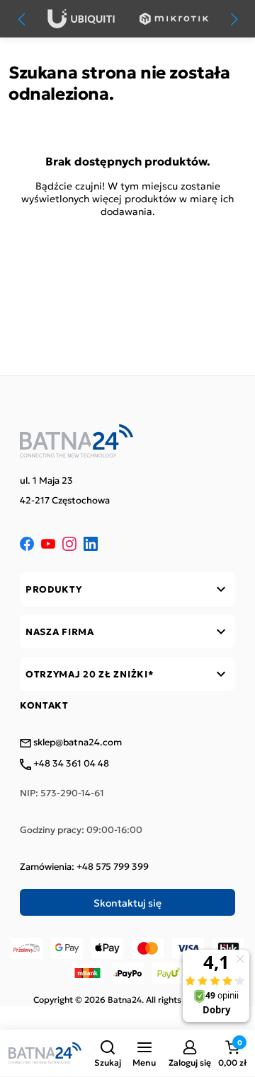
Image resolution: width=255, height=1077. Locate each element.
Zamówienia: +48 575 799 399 (84, 866)
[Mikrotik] (174, 19)
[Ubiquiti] (81, 19)
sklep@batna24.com (76, 742)
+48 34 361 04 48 (70, 763)
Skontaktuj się (128, 902)
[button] (107, 1053)
